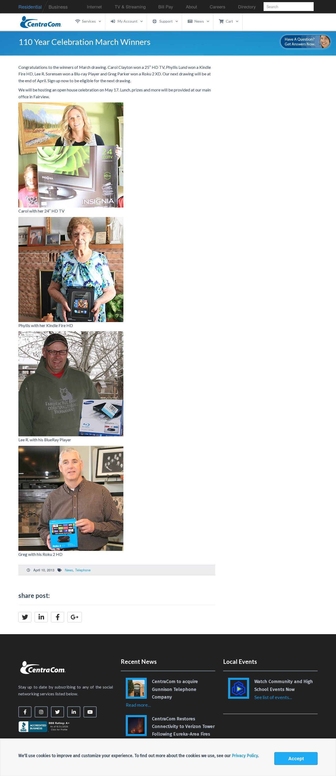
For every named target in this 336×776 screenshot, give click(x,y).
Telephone (83, 569)
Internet (94, 6)
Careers (217, 6)
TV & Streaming (130, 6)
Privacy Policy (245, 755)
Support (166, 21)
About (191, 6)
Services (89, 21)
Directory (247, 6)
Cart (229, 21)
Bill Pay (165, 6)
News (199, 21)
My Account (128, 21)
